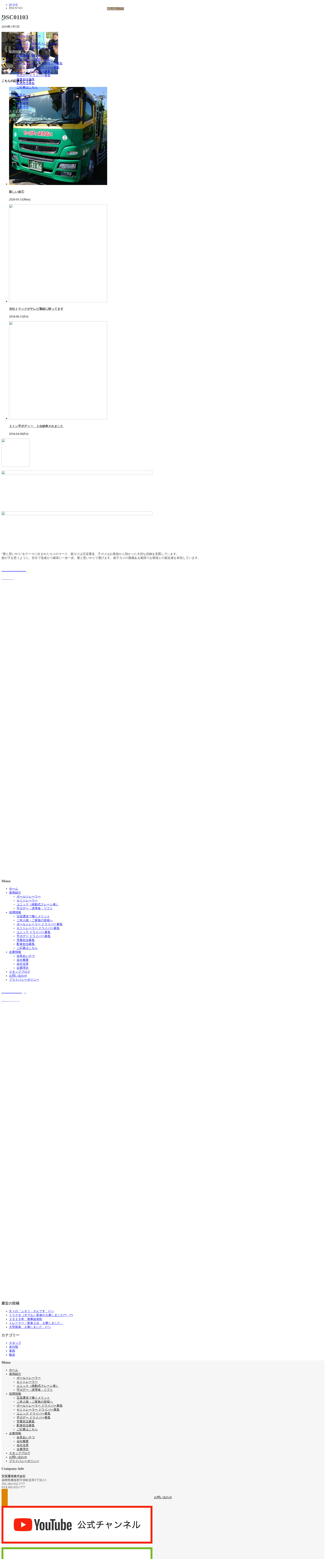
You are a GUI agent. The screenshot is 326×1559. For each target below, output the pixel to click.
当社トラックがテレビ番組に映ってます (36, 308)
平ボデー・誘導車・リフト (35, 47)
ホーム (13, 27)
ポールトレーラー (29, 35)
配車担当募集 (26, 83)
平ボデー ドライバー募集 (34, 75)
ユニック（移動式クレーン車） (38, 43)
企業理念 (23, 107)
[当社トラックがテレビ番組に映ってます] (58, 301)
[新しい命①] (58, 184)
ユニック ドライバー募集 (34, 71)
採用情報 (15, 51)
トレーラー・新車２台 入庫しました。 (36, 1323)
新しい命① (16, 191)
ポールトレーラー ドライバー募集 (40, 63)
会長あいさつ (26, 95)
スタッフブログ (19, 111)
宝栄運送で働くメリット (33, 55)
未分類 (13, 1346)
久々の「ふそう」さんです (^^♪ (31, 1311)
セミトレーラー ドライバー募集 (38, 67)
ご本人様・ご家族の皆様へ (35, 59)
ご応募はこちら (27, 87)
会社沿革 (23, 103)
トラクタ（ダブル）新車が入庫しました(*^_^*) (41, 1315)
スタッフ (15, 1342)
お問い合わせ (18, 115)
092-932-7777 (115, 8)
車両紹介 (15, 31)
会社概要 (23, 99)
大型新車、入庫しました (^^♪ (30, 1327)
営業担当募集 (26, 79)
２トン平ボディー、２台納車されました (36, 426)
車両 (12, 1350)
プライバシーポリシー (24, 118)
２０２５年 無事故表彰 (25, 1319)
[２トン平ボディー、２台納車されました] (58, 418)
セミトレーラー (27, 39)
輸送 (12, 1354)
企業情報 (15, 91)
